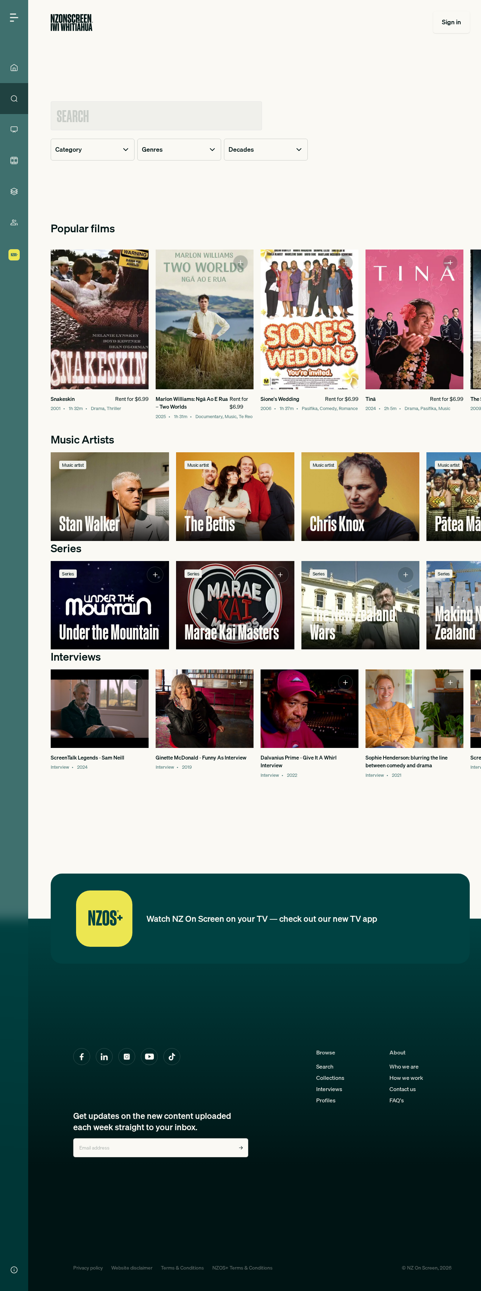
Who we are (404, 1066)
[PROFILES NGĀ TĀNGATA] (14, 222)
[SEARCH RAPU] (14, 98)
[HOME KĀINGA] (14, 67)
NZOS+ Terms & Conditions (242, 1267)
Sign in (451, 22)
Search (324, 1066)
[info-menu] (14, 1270)
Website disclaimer (131, 1267)
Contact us (402, 1089)
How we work (406, 1077)
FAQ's (396, 1100)
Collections (330, 1077)
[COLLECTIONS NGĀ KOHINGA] (14, 191)
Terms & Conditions (182, 1267)
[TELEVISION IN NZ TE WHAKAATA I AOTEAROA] (14, 129)
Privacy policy (88, 1267)
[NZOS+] (14, 255)
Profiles (326, 1100)
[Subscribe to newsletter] (241, 1148)
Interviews (329, 1089)
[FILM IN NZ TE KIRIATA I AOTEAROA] (14, 160)
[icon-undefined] (135, 262)
